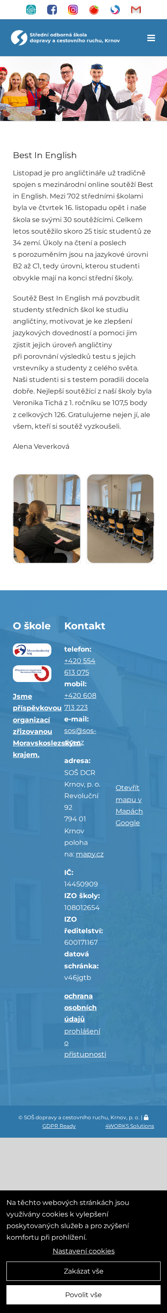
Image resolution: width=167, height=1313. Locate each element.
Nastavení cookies (84, 1251)
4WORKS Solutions (129, 1126)
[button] (19, 519)
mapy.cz (90, 854)
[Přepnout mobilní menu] (151, 37)
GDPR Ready (59, 1126)
